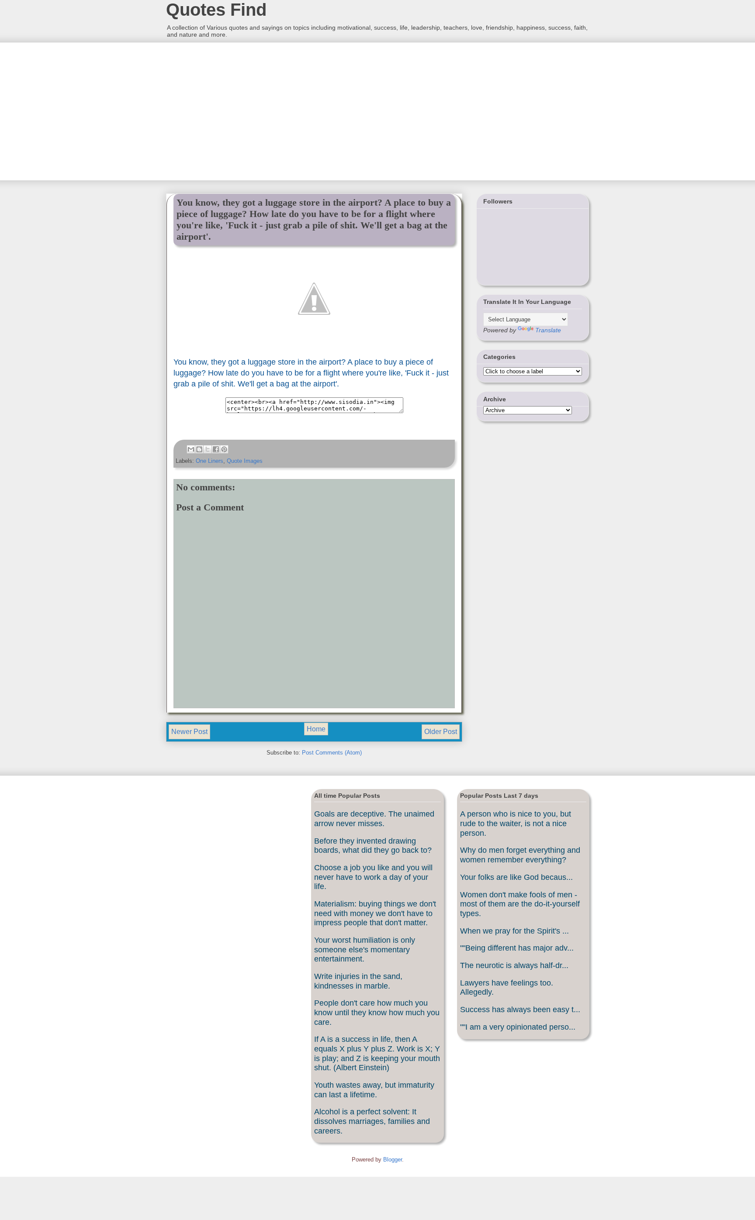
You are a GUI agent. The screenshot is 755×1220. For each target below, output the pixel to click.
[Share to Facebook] (215, 449)
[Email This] (191, 449)
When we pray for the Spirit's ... (514, 931)
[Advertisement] (231, 110)
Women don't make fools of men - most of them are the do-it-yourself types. (520, 904)
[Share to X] (207, 449)
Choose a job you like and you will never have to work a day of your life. (373, 877)
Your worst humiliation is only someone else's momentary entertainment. (364, 949)
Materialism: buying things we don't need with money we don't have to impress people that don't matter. (375, 913)
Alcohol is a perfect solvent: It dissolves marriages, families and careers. (372, 1121)
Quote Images (245, 461)
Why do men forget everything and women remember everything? (520, 855)
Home (316, 729)
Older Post (440, 731)
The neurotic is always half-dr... (514, 965)
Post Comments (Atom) (332, 752)
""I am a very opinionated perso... (517, 1027)
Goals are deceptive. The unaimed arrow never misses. (374, 819)
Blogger (392, 1159)
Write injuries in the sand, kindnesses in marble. (358, 981)
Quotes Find (216, 9)
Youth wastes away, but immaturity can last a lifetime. (374, 1090)
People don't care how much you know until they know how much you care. (377, 1012)
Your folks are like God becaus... (516, 877)
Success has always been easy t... (520, 1009)
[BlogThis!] (199, 449)
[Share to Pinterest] (224, 449)
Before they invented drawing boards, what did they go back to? (373, 846)
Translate (548, 330)
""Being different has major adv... (517, 948)
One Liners (209, 461)
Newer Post (189, 731)
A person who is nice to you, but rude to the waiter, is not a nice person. (515, 823)
